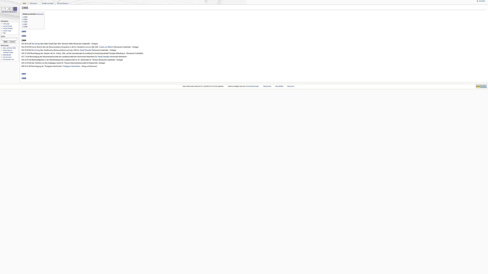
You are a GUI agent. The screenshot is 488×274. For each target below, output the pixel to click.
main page (6, 23)
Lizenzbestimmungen (252, 86)
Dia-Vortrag (36, 44)
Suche (3, 36)
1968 (23, 78)
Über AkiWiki (279, 86)
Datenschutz (267, 86)
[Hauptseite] (10, 10)
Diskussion (33, 3)
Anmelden (482, 1)
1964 (23, 31)
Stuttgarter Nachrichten (71, 66)
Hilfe (4, 33)
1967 (23, 74)
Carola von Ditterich (106, 47)
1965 (23, 36)
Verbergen (40, 14)
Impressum (290, 86)
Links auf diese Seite (9, 48)
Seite (24, 3)
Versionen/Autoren (62, 3)
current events (7, 26)
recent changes (8, 28)
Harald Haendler (85, 50)
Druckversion (7, 57)
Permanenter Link (8, 59)
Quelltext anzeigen (48, 3)
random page (7, 30)
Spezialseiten (7, 55)
